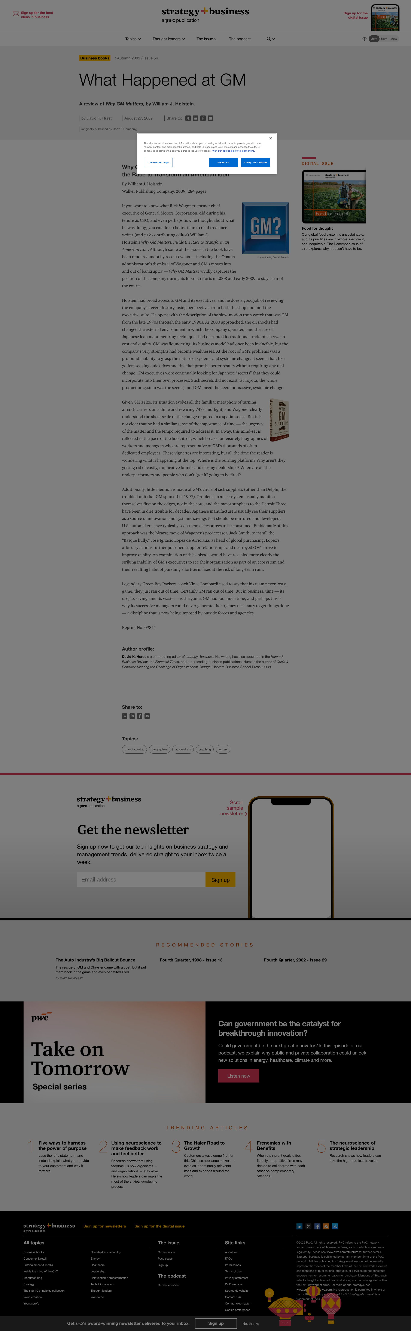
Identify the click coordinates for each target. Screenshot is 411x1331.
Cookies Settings (158, 162)
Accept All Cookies (255, 162)
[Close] (270, 138)
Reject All (223, 162)
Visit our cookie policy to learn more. (233, 150)
